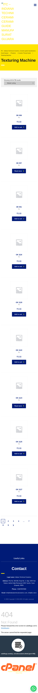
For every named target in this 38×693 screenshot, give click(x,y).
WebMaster (5, 628)
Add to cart (18, 127)
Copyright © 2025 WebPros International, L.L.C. (19, 671)
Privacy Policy (19, 672)
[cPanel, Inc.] (19, 667)
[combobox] (19, 83)
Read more (18, 171)
